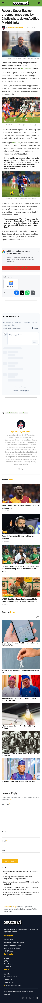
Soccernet (7, 906)
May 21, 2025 (31, 27)
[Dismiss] (38, 251)
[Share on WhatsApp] (27, 293)
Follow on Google (21, 268)
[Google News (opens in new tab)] (11, 284)
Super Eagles (8, 595)
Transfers (7, 967)
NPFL (6, 961)
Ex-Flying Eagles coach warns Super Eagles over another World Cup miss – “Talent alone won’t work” (20, 568)
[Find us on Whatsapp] (23, 998)
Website (4, 850)
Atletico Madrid (12, 413)
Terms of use (8, 982)
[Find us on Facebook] (26, 998)
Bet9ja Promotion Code (12, 945)
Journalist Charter (10, 977)
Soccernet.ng (26, 68)
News (5, 501)
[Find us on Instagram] (33, 998)
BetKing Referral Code (12, 948)
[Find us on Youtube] (37, 998)
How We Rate (8, 940)
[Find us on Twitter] (30, 998)
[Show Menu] (3, 3)
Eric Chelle (23, 413)
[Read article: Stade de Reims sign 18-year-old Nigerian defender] (21, 524)
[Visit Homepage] (21, 3)
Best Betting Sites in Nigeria (14, 942)
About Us (7, 974)
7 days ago (6, 604)
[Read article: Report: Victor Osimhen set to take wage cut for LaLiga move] (21, 493)
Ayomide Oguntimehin (15, 27)
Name (4, 831)
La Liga (14, 906)
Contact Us (8, 979)
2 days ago (6, 510)
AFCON (6, 958)
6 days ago (6, 574)
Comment (6, 804)
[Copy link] (33, 293)
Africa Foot (16, 143)
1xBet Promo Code (10, 951)
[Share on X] (22, 293)
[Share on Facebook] (16, 293)
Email (4, 841)
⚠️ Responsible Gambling (13, 985)
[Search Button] (39, 3)
